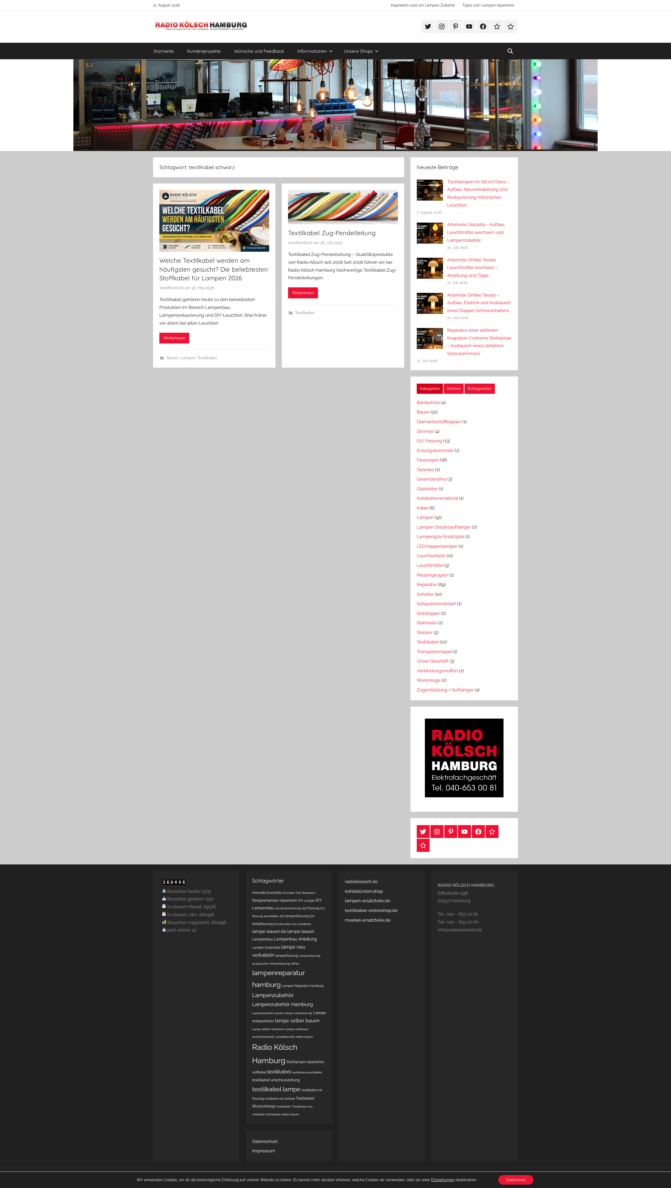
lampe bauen (300, 931)
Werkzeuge (429, 680)
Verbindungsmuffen (437, 670)
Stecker (424, 632)
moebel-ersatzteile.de (368, 920)
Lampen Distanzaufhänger (444, 527)
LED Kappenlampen (437, 546)
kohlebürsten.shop (364, 891)
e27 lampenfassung (294, 916)
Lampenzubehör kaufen (268, 1013)
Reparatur (427, 584)
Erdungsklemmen (435, 450)
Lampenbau (262, 939)
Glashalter (427, 488)
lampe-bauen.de (269, 931)
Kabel (422, 507)
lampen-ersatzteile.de (367, 900)
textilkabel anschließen (307, 1072)
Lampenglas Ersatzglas (440, 536)
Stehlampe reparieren (305, 1062)
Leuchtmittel (430, 565)
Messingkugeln (432, 575)
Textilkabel (207, 358)
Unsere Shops (358, 51)
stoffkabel (259, 1072)
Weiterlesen (174, 338)
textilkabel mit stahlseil (280, 1098)
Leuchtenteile (431, 555)
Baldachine (428, 402)
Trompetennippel (434, 651)
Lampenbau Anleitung (295, 939)
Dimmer (425, 431)
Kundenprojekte (204, 51)
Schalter (425, 594)
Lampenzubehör (273, 995)
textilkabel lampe (276, 1089)
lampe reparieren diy (298, 1013)
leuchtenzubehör (263, 1036)
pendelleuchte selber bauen (294, 1036)
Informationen (312, 51)
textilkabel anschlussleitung (276, 1080)
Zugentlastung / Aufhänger (445, 689)
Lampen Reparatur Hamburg (302, 986)
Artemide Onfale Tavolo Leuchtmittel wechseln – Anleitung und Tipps (472, 267)
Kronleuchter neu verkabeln (292, 924)
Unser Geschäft (432, 661)
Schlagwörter (480, 388)
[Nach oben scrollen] (661, 1178)
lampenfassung (286, 956)
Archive (454, 388)
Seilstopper (428, 613)
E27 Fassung (429, 440)
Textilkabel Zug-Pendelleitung (332, 233)
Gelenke (425, 469)
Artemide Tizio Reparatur (299, 892)
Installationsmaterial (437, 498)
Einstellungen (442, 1180)
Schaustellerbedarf (436, 603)
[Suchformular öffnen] (510, 51)
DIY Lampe (306, 900)
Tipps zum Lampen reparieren (488, 5)
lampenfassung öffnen (284, 963)
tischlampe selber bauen (282, 1114)
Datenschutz (265, 1141)
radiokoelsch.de (361, 881)
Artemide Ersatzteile (267, 893)
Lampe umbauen (296, 1029)
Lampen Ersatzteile (266, 947)
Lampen (188, 358)
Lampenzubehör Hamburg (282, 1004)
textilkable (284, 1106)
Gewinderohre (431, 479)
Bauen (172, 358)
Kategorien (430, 388)
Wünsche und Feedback (259, 51)
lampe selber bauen (297, 1020)
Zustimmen (516, 1180)
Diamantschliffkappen (439, 421)
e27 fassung (310, 908)
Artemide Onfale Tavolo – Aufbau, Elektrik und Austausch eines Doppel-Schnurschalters (479, 302)
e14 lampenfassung (288, 908)
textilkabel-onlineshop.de (371, 910)
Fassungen (428, 460)
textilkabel (279, 1071)
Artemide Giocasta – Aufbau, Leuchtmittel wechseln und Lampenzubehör (476, 232)
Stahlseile (427, 622)
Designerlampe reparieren (274, 900)
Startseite (164, 51)
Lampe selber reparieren (268, 1029)
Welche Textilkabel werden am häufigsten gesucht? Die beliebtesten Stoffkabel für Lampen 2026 (213, 269)
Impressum (263, 1150)
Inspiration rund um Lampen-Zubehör (423, 5)
